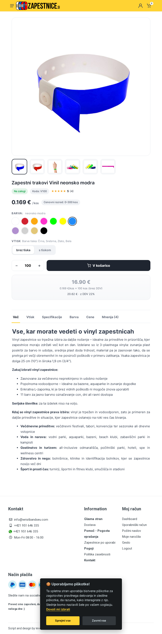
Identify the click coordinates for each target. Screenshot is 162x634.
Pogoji (89, 548)
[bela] (15, 221)
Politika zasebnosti (97, 554)
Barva (74, 317)
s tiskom (45, 250)
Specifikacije (52, 317)
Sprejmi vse (63, 620)
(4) (62, 191)
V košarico (101, 265)
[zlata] (34, 231)
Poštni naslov (131, 531)
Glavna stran (93, 519)
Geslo (126, 542)
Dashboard (129, 519)
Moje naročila (131, 537)
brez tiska (23, 250)
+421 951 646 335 (26, 525)
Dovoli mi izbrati (58, 609)
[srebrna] (25, 231)
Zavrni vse (99, 620)
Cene (90, 317)
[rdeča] (25, 221)
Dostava (90, 525)
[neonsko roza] (44, 221)
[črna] (44, 231)
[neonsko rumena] (63, 221)
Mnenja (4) (110, 317)
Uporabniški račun (134, 525)
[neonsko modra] (72, 221)
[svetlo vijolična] (15, 231)
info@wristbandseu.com (31, 519)
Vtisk (30, 317)
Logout (127, 548)
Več (16, 317)
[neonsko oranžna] (34, 221)
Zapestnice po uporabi (99, 542)
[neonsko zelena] (53, 221)
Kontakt (89, 560)
